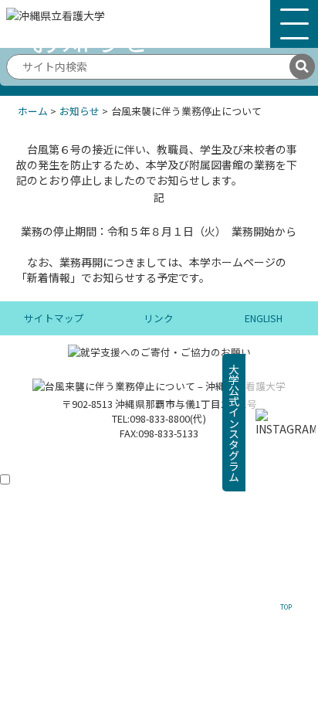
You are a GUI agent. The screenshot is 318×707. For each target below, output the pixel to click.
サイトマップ (54, 318)
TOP (286, 606)
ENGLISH (263, 318)
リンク (159, 318)
